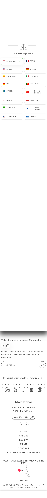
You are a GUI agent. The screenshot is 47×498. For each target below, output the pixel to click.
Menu (23, 444)
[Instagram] (8, 346)
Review (23, 440)
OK (42, 364)
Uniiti (27, 480)
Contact (23, 448)
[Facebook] (3, 346)
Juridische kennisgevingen (23, 452)
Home (23, 431)
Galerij (23, 435)
